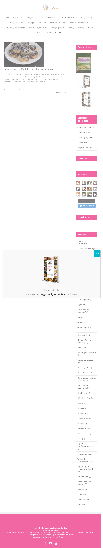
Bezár (97, 253)
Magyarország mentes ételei (53, 294)
